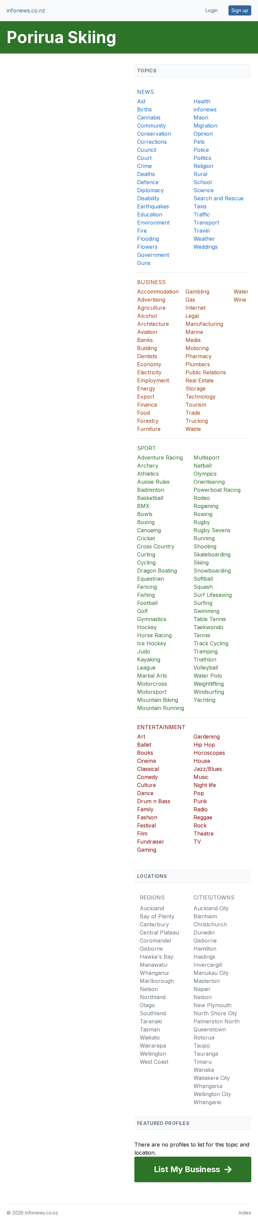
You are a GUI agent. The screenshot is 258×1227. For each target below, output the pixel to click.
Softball (203, 578)
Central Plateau (159, 932)
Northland (153, 997)
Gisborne (151, 948)
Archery (147, 465)
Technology (200, 396)
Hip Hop (204, 744)
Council (146, 149)
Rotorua (204, 1037)
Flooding (148, 238)
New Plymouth (212, 1005)
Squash (203, 586)
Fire (142, 230)
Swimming (206, 611)
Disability (148, 198)
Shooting (205, 546)
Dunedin (204, 932)
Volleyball (206, 667)
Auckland (152, 908)
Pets (199, 141)
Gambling (197, 291)
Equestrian (150, 578)
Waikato (150, 1037)
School (203, 182)
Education (149, 214)
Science (204, 190)
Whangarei (207, 1102)
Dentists (147, 356)
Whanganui (208, 1086)
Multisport (206, 457)
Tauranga (206, 1053)
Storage (195, 388)
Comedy (147, 777)
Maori (201, 117)
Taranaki (151, 1021)
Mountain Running (160, 708)
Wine (239, 299)
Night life (205, 785)
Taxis (200, 206)
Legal (192, 315)
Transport (206, 222)
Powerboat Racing (217, 489)
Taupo (202, 1045)
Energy (146, 388)
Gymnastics (151, 619)
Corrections (152, 141)
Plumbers (197, 364)
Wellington (153, 1053)
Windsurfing (209, 691)
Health (202, 101)
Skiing (201, 562)
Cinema (146, 760)
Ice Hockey (151, 643)
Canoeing (149, 530)
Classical (148, 768)
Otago (147, 1005)
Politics (202, 158)
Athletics (148, 473)
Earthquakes (153, 206)
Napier (202, 989)
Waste (193, 428)
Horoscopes (209, 752)
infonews (205, 109)
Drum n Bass (153, 801)
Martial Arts (152, 675)
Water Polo (208, 675)
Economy (149, 364)
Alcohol (147, 315)
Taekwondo (208, 627)
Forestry (148, 420)
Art (141, 736)
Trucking (196, 420)
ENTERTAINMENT (161, 727)
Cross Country (155, 546)
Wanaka (204, 1069)
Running (204, 538)
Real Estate (199, 380)
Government (153, 254)
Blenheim (205, 916)
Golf (142, 611)
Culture (146, 785)
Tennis (202, 635)
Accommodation (158, 291)
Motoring (197, 348)
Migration (205, 125)
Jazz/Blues (208, 768)
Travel (202, 230)
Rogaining (206, 506)
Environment (153, 222)
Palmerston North (217, 1021)
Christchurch (210, 924)
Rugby (202, 522)
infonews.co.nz (26, 10)
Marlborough (157, 981)
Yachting (204, 699)
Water (241, 291)
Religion (203, 166)
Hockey (147, 627)
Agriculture (151, 307)
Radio (201, 809)
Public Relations (205, 372)
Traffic (202, 214)
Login (212, 10)
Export (145, 396)
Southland (153, 1013)
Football (147, 603)
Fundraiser (150, 841)
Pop (199, 793)
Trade (192, 412)
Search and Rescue (219, 198)
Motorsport (151, 691)
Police (201, 149)
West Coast (154, 1061)
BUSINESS (151, 282)
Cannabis (149, 117)
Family (145, 809)
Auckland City (211, 908)
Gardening (207, 736)
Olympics (205, 473)
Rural (200, 174)
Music (201, 777)
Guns (143, 263)
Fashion (147, 817)
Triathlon (205, 659)
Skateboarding (212, 554)
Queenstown (210, 1029)
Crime (144, 166)
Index (245, 1213)
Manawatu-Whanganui (154, 968)
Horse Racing (154, 635)
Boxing (146, 522)
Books (145, 752)
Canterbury (154, 924)
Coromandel (155, 940)
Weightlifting (209, 683)
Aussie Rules (153, 481)
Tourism (195, 404)
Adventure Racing (160, 457)
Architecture (153, 323)
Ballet (144, 744)
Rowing (203, 514)
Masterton (207, 981)
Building (147, 348)
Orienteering (209, 481)
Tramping (206, 651)
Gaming (146, 849)
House (202, 760)
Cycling (146, 562)
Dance (145, 793)
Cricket (146, 538)
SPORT (146, 448)
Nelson (149, 989)
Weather (204, 238)
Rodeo (202, 498)
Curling (146, 554)
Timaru (203, 1061)
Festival (146, 825)
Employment (153, 380)
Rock (200, 825)
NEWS (145, 92)
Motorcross (152, 683)
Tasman (150, 1029)
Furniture (149, 428)
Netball (203, 465)
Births (144, 109)
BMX (143, 506)
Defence (148, 182)
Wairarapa (153, 1045)
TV (197, 841)
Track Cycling (211, 643)
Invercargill (208, 964)
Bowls (145, 514)
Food (143, 412)
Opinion (203, 133)
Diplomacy (150, 190)
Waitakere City (212, 1078)
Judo (143, 651)
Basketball (150, 498)
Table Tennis (210, 619)
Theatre (204, 833)
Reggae (203, 817)
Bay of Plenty (157, 916)
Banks (145, 340)
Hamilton (205, 948)
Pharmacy (198, 356)
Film (142, 833)
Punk (200, 801)
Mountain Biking (157, 699)
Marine (194, 332)
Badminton (150, 489)
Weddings (206, 246)
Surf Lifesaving (213, 594)
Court (144, 158)
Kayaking (148, 659)
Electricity (149, 372)
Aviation (147, 332)
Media (193, 340)
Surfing (203, 603)
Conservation (154, 133)
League (146, 667)
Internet (195, 307)
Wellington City (212, 1094)
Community (151, 125)
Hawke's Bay (156, 956)
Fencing (147, 586)
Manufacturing (204, 323)
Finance (147, 404)
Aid (141, 101)
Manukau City (211, 972)
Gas (190, 299)
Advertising (151, 299)
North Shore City (215, 1013)
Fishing (146, 594)
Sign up (239, 10)
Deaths (146, 174)
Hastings (204, 956)
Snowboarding (212, 570)
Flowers (147, 246)
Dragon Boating (157, 570)
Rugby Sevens (212, 530)
